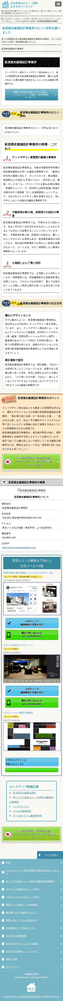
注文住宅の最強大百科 (24, 792)
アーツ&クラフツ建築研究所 (27, 815)
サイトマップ (13, 967)
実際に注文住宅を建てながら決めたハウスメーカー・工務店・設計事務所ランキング (30, 94)
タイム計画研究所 (22, 811)
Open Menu (58, 4)
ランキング (34, 462)
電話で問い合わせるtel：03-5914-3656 (31, 702)
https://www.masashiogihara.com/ (19, 547)
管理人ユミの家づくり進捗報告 (22, 904)
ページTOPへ (52, 855)
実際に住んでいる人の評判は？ (22, 920)
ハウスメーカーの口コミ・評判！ (23, 897)
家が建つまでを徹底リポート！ (22, 912)
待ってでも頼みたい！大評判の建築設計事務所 (30, 881)
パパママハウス (21, 806)
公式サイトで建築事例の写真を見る (32, 623)
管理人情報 (11, 959)
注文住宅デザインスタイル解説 (22, 943)
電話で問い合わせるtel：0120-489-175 (31, 635)
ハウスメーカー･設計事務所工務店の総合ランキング (32, 872)
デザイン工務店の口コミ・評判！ (23, 889)
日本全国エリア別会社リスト (21, 928)
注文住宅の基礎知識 (16, 936)
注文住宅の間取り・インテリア (22, 951)
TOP (8, 862)
